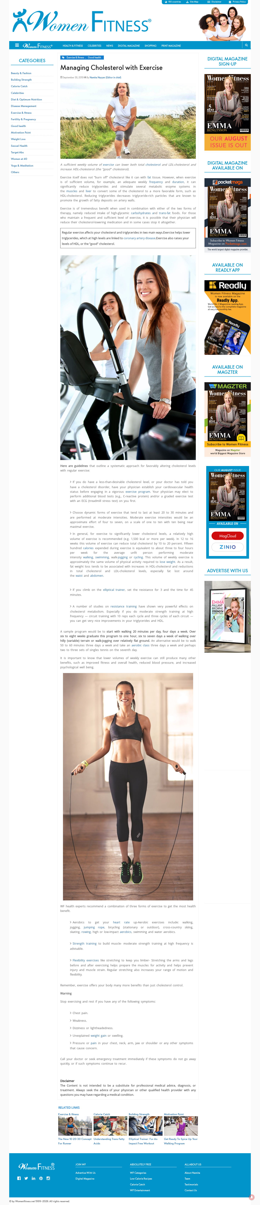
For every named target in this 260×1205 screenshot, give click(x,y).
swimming (102, 557)
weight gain (98, 1036)
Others (15, 172)
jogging (123, 557)
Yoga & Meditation (22, 165)
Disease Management (23, 106)
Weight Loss (18, 139)
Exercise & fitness (75, 57)
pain (94, 1043)
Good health (94, 57)
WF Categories (138, 1172)
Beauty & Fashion (21, 73)
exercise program (138, 492)
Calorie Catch (19, 86)
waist (79, 576)
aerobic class (141, 645)
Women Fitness (81, 20)
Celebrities (17, 93)
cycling (138, 557)
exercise (108, 165)
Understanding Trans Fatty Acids (109, 1141)
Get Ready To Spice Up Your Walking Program (181, 1141)
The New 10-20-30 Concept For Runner (74, 1141)
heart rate (121, 922)
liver (88, 191)
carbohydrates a (142, 213)
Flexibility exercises (86, 960)
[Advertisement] (227, 715)
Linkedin (33, 1178)
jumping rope (94, 927)
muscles (71, 191)
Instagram (48, 1178)
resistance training (124, 606)
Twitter (26, 1178)
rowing (86, 932)
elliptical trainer (114, 590)
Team (187, 1178)
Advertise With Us (86, 1172)
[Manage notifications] (252, 1197)
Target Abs (17, 152)
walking (88, 557)
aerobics (125, 932)
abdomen (96, 576)
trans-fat (165, 213)
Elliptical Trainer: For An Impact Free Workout (143, 1141)
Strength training (85, 943)
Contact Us (191, 1190)
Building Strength (21, 79)
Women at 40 (19, 159)
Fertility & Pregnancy (23, 119)
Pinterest (41, 1178)
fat (149, 177)
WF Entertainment (140, 1190)
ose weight (167, 562)
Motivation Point (21, 132)
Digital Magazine (85, 1178)
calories (89, 548)
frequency (157, 182)
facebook (19, 1178)
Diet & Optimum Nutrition (26, 99)
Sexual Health (19, 145)
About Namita (192, 1172)
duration (178, 182)
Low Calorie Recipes (141, 1178)
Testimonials (191, 1184)
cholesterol (152, 165)
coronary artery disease (139, 238)
